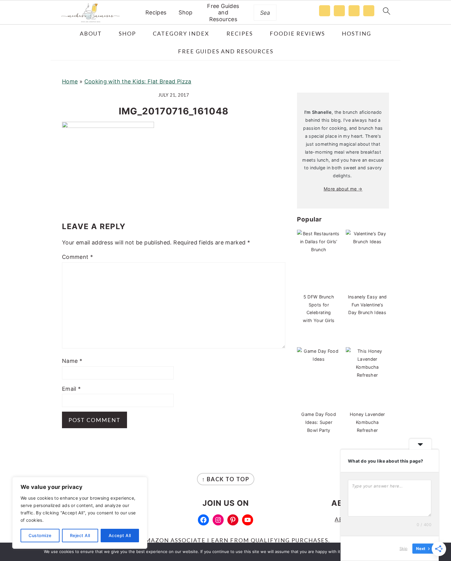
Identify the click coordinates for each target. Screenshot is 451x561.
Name (72, 361)
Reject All (80, 535)
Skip (403, 548)
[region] (79, 513)
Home (70, 81)
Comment (77, 257)
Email (71, 389)
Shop (185, 12)
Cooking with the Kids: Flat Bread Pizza (137, 81)
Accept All (120, 535)
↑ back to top (225, 479)
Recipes (156, 12)
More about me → (343, 188)
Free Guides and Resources (223, 12)
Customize (40, 535)
